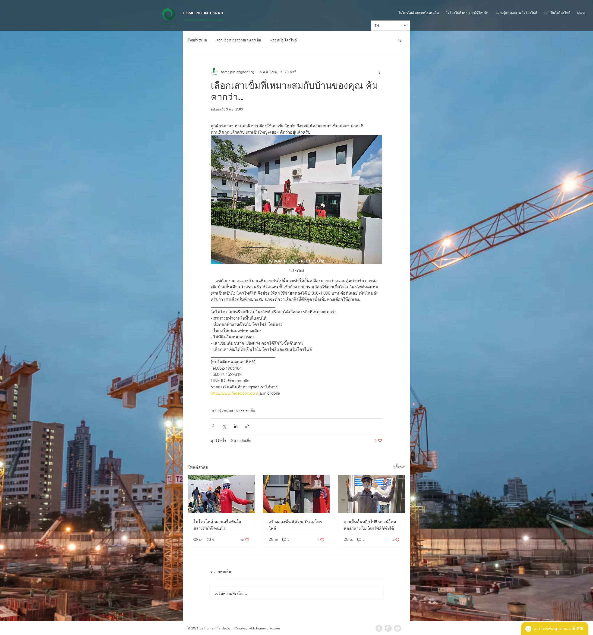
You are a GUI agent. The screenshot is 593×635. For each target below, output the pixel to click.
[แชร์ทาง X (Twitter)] (224, 426)
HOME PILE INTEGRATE (203, 13)
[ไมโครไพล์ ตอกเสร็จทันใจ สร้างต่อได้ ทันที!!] (221, 494)
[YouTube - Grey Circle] (397, 628)
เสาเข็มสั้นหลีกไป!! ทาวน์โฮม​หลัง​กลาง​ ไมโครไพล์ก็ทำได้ (370, 525)
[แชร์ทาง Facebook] (213, 426)
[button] (399, 40)
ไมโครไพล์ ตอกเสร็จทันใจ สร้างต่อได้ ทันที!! (217, 525)
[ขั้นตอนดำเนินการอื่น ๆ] (379, 72)
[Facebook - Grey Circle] (378, 628)
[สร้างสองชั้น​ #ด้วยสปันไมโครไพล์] (296, 494)
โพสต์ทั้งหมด (197, 40)
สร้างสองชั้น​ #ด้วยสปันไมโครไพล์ (295, 525)
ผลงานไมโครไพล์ (283, 40)
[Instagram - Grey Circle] (388, 628)
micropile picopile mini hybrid (203, 19)
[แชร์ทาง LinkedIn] (235, 426)
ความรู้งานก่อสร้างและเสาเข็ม (238, 40)
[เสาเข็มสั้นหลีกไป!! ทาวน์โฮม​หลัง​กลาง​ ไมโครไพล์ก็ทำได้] (371, 494)
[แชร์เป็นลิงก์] (247, 426)
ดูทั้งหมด (399, 466)
